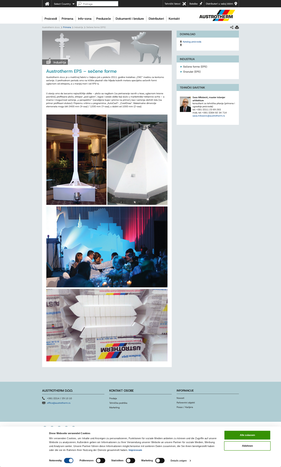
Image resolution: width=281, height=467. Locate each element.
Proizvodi (51, 19)
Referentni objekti (186, 402)
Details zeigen (179, 460)
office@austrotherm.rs (58, 402)
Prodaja (113, 398)
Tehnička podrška (118, 402)
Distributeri (156, 19)
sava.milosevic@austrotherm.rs (209, 115)
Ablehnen (247, 445)
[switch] (100, 460)
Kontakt (174, 19)
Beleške (193, 3)
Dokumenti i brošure (130, 19)
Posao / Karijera (185, 407)
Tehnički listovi (172, 3)
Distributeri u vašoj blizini (219, 3)
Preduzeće (103, 19)
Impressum (135, 450)
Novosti (180, 398)
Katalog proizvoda (192, 41)
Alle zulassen (247, 435)
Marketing (114, 407)
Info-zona (85, 19)
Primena (67, 19)
